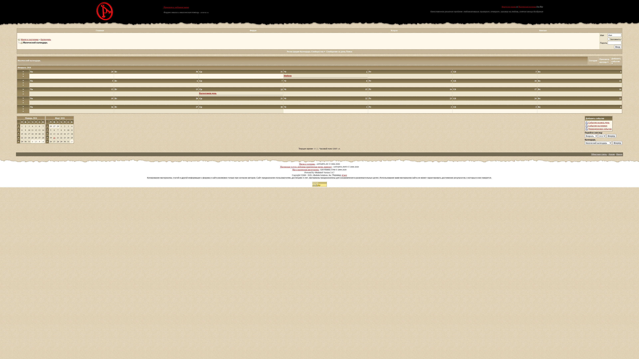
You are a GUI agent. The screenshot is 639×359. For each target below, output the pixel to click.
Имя (602, 35)
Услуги (394, 30)
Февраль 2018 (24, 67)
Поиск (349, 51)
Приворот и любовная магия (176, 7)
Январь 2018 (31, 118)
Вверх (619, 154)
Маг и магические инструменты (305, 169)
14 (282, 89)
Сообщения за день (336, 51)
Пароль (603, 43)
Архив (612, 154)
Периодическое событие (600, 128)
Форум (253, 30)
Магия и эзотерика (29, 39)
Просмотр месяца (604, 60)
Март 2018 (60, 118)
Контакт (543, 30)
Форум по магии (509, 7)
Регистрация (293, 51)
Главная (100, 30)
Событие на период (597, 125)
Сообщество (317, 51)
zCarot (344, 175)
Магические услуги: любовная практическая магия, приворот (306, 166)
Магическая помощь (527, 7)
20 (54, 137)
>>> (23, 74)
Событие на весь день (598, 122)
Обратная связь (599, 154)
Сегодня (593, 60)
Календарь (46, 39)
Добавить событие (616, 60)
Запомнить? (615, 39)
